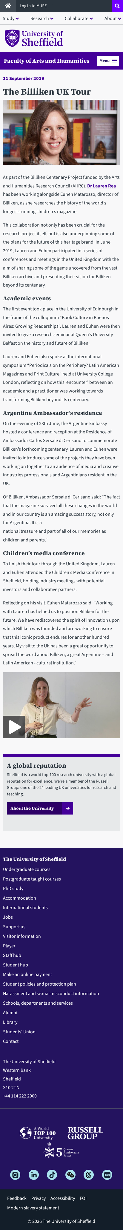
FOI (83, 1198)
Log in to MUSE (34, 6)
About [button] (110, 18)
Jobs (8, 917)
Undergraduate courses (26, 869)
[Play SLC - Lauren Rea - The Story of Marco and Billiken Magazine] (14, 727)
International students (25, 907)
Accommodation (19, 898)
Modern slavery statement (33, 1208)
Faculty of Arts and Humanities (46, 60)
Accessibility (62, 1198)
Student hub (15, 965)
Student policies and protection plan (39, 984)
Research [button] (39, 18)
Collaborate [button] (76, 18)
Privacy (38, 1198)
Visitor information (22, 936)
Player (9, 946)
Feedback (17, 1198)
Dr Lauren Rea (101, 186)
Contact (11, 1041)
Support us (14, 926)
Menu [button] (104, 61)
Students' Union (19, 1032)
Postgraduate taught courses (32, 879)
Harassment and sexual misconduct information (51, 993)
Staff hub (12, 955)
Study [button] (8, 18)
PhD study (13, 888)
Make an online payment (27, 974)
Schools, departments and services (38, 1003)
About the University (32, 808)
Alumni (10, 1012)
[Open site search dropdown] (117, 6)
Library (10, 1022)
